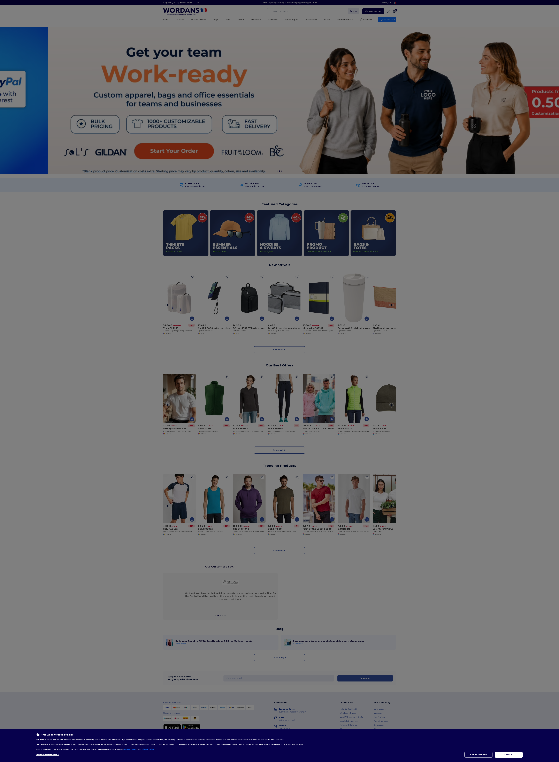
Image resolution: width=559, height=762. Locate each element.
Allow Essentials (478, 755)
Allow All (508, 755)
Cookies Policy (130, 749)
